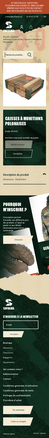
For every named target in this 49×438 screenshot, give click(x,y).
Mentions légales (9, 434)
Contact (7, 379)
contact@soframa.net (13, 17)
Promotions (17, 39)
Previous (7, 85)
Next (42, 85)
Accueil (6, 36)
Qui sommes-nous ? (13, 369)
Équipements (8, 362)
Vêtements (8, 348)
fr (41, 17)
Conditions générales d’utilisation (20, 385)
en (45, 17)
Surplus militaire (10, 38)
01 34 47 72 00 (32, 17)
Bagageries (8, 357)
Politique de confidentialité (17, 395)
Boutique (7, 343)
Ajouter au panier (17, 144)
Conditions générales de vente (18, 390)
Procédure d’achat (12, 400)
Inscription (17, 154)
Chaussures (8, 352)
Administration (10, 374)
